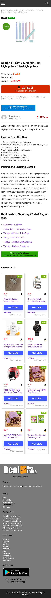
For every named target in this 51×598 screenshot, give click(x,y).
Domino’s (6, 549)
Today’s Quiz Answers (12, 530)
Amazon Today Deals (12, 521)
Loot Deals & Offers (11, 516)
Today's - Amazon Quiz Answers (17, 242)
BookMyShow (8, 558)
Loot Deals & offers (12, 225)
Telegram (27, 486)
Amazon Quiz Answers (12, 523)
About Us (7, 500)
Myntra (6, 544)
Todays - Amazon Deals (14, 237)
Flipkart (6, 542)
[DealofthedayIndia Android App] (16, 569)
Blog (4, 498)
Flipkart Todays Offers (12, 525)
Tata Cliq (6, 553)
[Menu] (3, 3)
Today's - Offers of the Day (16, 233)
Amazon (11, 18)
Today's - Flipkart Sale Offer (16, 246)
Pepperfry (7, 556)
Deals (10, 10)
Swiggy (6, 546)
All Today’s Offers (10, 528)
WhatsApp (17, 486)
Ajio (4, 551)
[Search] (47, 3)
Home (4, 10)
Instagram (37, 486)
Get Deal (13, 307)
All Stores (7, 560)
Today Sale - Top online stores (17, 229)
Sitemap (6, 507)
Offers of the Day (10, 518)
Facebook (7, 486)
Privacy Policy (8, 502)
